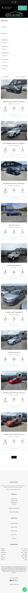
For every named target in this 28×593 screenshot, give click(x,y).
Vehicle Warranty (14, 523)
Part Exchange (14, 527)
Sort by (17, 76)
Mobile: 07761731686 (14, 512)
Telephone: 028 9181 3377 (14, 508)
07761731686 (7, 8)
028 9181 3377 (8, 7)
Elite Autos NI (14, 14)
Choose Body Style (5, 53)
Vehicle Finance (14, 531)
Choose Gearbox (4, 65)
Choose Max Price (4, 46)
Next (14, 457)
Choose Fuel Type (4, 59)
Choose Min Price (4, 40)
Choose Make (4, 27)
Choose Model (4, 33)
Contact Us (14, 538)
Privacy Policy (14, 534)
